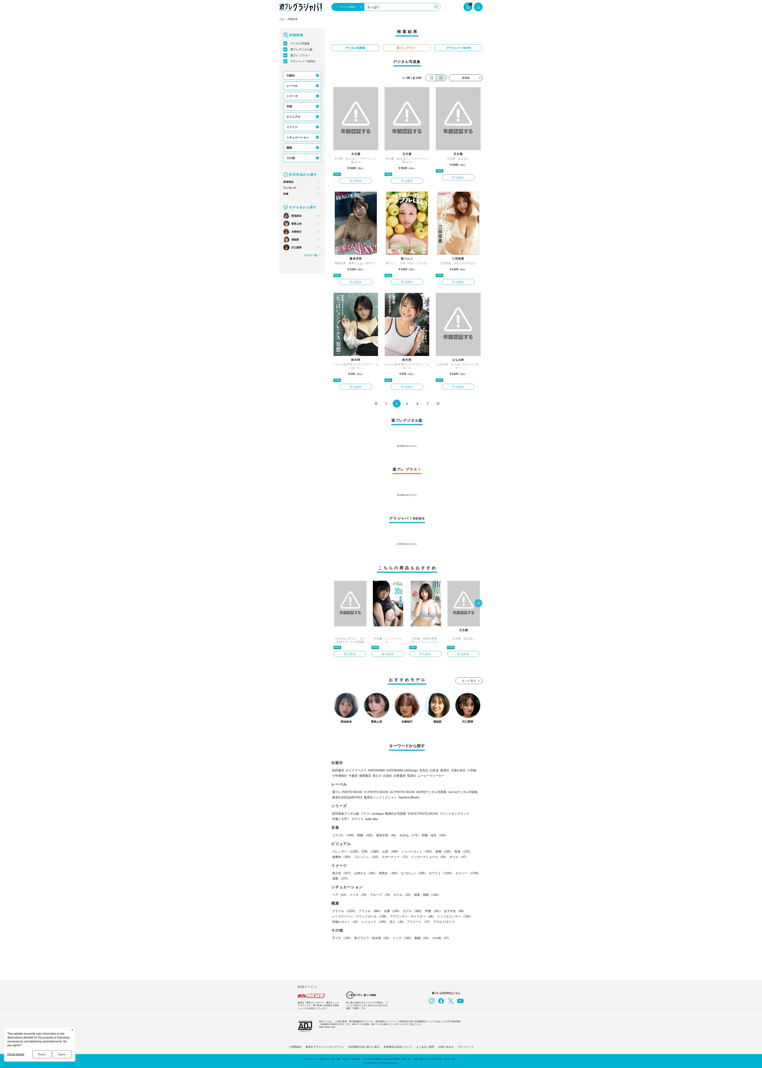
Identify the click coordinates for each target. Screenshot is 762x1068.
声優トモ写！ (341, 819)
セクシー (467, 873)
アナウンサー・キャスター (413, 916)
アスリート (419, 921)
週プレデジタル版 (301, 49)
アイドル (370, 911)
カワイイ (441, 873)
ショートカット (417, 851)
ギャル (458, 856)
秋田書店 (338, 770)
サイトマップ (465, 1047)
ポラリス (358, 819)
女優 (392, 911)
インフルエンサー (454, 916)
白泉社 (387, 775)
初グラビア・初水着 (372, 938)
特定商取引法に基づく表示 (363, 1047)
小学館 (471, 770)
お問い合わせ (446, 1047)
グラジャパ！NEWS (302, 61)
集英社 (444, 770)
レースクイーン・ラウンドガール (360, 916)
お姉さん (365, 873)
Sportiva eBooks (409, 797)
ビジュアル (293, 116)
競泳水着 (387, 835)
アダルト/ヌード (444, 921)
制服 (366, 835)
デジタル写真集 (300, 43)
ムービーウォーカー (431, 775)
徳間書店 (365, 775)
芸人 (397, 921)
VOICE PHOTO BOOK (423, 813)
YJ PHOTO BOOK (376, 792)
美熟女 (389, 873)
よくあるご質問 (425, 1047)
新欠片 (377, 775)
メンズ (403, 938)
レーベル (292, 85)
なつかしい (414, 873)
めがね (410, 835)
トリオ (359, 894)
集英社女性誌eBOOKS (347, 797)
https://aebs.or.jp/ (327, 1027)
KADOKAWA (376, 770)
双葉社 (411, 775)
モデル (413, 911)
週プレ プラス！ (300, 55)
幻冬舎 (434, 770)
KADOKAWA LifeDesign (402, 770)
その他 (291, 158)
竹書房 (353, 775)
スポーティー (396, 856)
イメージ (292, 127)
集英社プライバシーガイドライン (325, 1047)
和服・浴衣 (435, 835)
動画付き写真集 (395, 813)
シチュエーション (298, 137)
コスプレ (344, 835)
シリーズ (292, 96)
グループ (381, 894)
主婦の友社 (458, 770)
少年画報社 (339, 775)
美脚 (444, 851)
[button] (478, 603)
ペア (340, 894)
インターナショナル (429, 856)
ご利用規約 (295, 1047)
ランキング (289, 187)
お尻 (391, 851)
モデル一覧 (310, 255)
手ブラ (342, 938)
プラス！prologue (372, 813)
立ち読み (356, 180)
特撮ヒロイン (346, 921)
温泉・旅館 (427, 894)
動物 (422, 938)
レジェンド (375, 921)
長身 (463, 851)
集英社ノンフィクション (380, 797)
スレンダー (346, 851)
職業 (289, 147)
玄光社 (423, 770)
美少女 (342, 873)
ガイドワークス (356, 770)
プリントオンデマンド (454, 813)
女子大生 (455, 911)
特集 (286, 193)
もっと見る (469, 680)
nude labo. (371, 819)
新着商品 (288, 181)
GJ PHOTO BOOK (402, 792)
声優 (433, 911)
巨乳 (371, 851)
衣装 (289, 106)
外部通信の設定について (398, 1047)
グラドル (344, 911)
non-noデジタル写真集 (463, 792)
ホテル (403, 894)
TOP (281, 19)
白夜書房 (400, 775)
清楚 (341, 878)
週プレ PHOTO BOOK (347, 792)
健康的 (342, 856)
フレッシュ (367, 856)
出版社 (291, 75)
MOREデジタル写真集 (431, 792)
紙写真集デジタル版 (345, 813)
